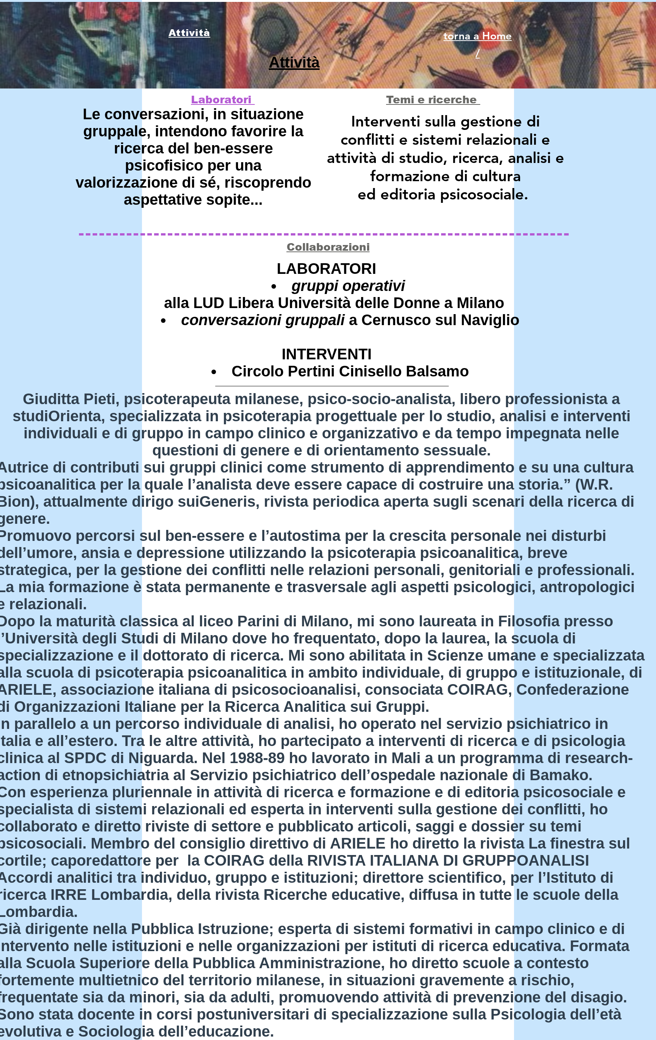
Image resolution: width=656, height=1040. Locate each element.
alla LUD (196, 302)
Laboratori (223, 100)
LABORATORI (326, 268)
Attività (294, 62)
